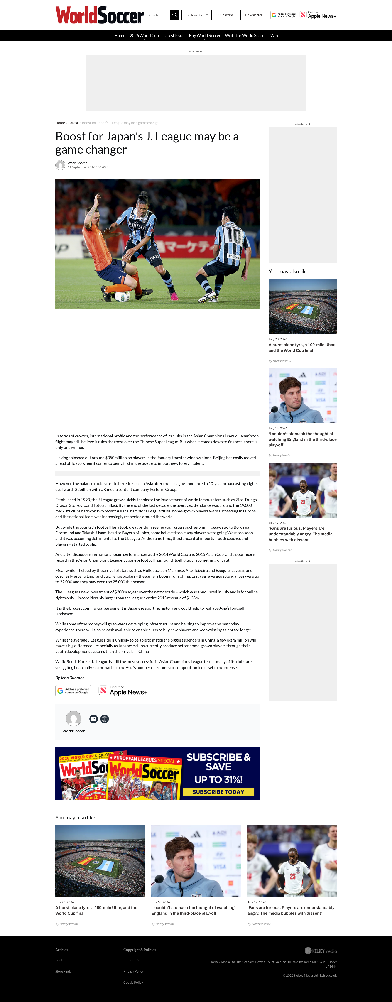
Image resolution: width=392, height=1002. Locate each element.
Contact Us (131, 960)
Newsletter (253, 14)
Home (119, 35)
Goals (59, 960)
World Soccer (77, 163)
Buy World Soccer (204, 35)
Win (274, 35)
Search (174, 15)
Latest (73, 122)
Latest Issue (173, 35)
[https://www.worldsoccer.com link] (104, 719)
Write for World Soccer (245, 35)
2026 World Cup (144, 35)
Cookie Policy (133, 982)
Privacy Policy (133, 971)
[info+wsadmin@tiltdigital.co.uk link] (93, 719)
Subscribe (226, 14)
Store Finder (64, 971)
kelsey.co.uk (328, 975)
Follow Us (194, 15)
